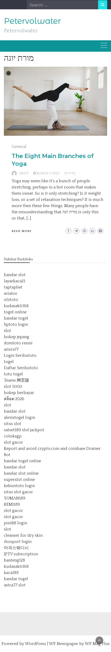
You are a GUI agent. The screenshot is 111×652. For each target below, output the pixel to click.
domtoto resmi (18, 343)
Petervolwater (32, 21)
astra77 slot (15, 585)
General (19, 146)
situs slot (12, 423)
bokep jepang (16, 337)
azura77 (11, 349)
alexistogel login (19, 417)
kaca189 (11, 572)
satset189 (12, 430)
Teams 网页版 (16, 380)
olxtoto (11, 299)
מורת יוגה (69, 173)
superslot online (19, 479)
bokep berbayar (19, 392)
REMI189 (12, 504)
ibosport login (17, 541)
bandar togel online (22, 461)
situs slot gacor (18, 492)
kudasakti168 (16, 306)
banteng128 (14, 560)
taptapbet (13, 287)
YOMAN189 (14, 498)
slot (7, 330)
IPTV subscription (21, 554)
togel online (15, 312)
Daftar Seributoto (21, 368)
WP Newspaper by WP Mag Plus (79, 643)
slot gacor (13, 442)
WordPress (35, 643)
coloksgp (12, 436)
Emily (24, 173)
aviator (10, 293)
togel (9, 361)
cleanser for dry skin (23, 535)
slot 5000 (13, 386)
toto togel (13, 374)
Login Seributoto (20, 355)
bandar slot (15, 274)
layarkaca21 (14, 281)
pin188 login (15, 523)
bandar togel (16, 318)
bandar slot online (21, 473)
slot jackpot (33, 430)
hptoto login (16, 324)
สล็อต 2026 (14, 399)
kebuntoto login (19, 485)
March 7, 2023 (48, 173)
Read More (21, 231)
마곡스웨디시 (16, 547)
